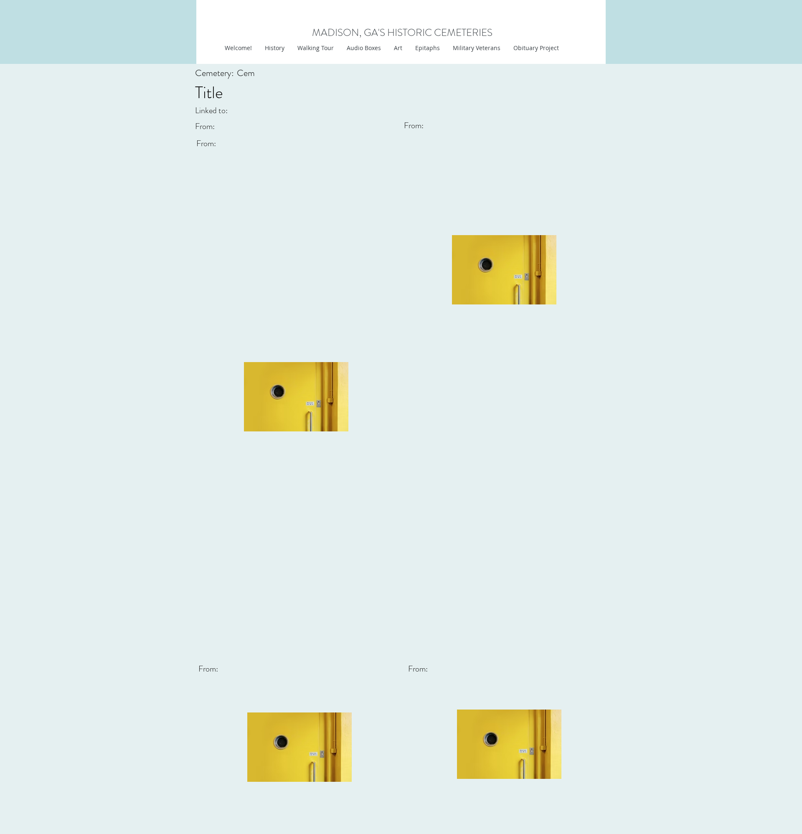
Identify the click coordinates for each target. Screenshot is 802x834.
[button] (398, 48)
